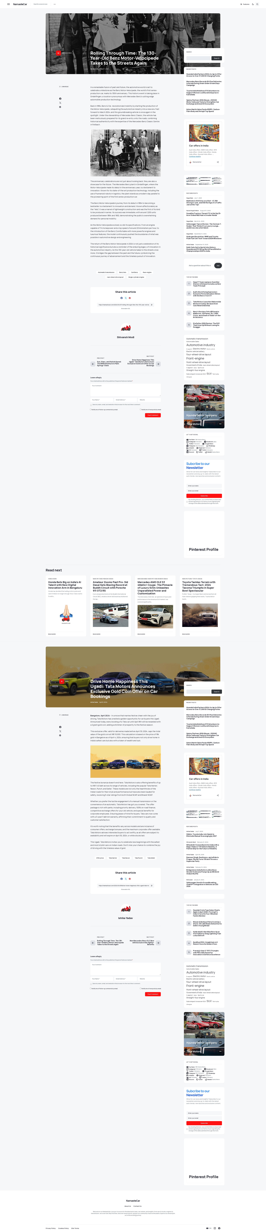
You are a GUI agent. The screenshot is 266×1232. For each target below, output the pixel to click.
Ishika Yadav (125, 918)
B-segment (189, 349)
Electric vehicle (211, 349)
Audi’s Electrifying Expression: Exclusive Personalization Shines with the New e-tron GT (206, 294)
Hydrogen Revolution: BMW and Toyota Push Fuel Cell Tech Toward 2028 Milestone (204, 237)
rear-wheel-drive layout (115, 277)
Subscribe (204, 496)
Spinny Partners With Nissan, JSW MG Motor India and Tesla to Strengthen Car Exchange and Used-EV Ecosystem (202, 102)
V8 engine (189, 377)
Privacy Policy (51, 1228)
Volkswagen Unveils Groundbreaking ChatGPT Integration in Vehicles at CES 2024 (202, 884)
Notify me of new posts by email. (151, 410)
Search (189, 52)
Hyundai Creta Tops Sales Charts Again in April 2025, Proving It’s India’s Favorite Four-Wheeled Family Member (206, 913)
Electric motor (199, 348)
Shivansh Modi (125, 337)
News (55, 579)
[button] (8, 4)
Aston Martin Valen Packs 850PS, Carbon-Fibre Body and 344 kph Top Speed (203, 110)
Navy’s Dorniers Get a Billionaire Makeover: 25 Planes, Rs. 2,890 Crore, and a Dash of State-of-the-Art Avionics (207, 314)
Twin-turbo (215, 374)
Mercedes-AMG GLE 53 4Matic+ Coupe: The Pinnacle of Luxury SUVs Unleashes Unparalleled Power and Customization (155, 587)
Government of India (194, 365)
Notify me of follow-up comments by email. (105, 410)
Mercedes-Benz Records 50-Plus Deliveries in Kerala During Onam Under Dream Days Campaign (204, 83)
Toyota (195, 579)
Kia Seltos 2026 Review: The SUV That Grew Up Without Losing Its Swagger (206, 325)
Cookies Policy (63, 1228)
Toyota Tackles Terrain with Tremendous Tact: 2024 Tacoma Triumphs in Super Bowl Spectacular (198, 586)
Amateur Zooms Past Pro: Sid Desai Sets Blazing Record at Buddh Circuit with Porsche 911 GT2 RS (110, 586)
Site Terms (75, 1228)
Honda (50, 579)
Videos (111, 579)
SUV (209, 373)
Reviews (160, 579)
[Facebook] (219, 1228)
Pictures (100, 579)
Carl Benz (134, 272)
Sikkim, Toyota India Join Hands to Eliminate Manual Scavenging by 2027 (201, 835)
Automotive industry (200, 345)
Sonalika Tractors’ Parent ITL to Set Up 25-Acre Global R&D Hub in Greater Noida (203, 214)
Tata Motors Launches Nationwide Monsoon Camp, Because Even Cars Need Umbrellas (207, 304)
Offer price (100, 858)
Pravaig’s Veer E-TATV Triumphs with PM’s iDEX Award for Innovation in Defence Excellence (206, 953)
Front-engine (195, 358)
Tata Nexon (126, 858)
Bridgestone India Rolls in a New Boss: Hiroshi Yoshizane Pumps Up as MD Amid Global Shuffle (202, 872)
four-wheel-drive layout (198, 354)
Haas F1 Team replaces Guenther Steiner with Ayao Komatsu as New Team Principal (207, 284)
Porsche (106, 579)
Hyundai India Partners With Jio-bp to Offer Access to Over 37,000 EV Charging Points (203, 75)
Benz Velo (122, 272)
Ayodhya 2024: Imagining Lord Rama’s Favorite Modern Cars (205, 943)
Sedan (195, 367)
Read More (52, 634)
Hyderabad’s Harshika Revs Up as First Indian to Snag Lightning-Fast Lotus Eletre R (207, 934)
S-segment (189, 368)
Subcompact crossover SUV (196, 374)
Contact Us (137, 1206)
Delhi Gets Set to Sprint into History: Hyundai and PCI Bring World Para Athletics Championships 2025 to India (203, 249)
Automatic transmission (106, 272)
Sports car (201, 368)
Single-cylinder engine (136, 277)
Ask (218, 265)
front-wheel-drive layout (198, 362)
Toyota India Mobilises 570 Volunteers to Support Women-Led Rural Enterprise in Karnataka (202, 93)
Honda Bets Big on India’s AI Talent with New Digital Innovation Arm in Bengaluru (65, 584)
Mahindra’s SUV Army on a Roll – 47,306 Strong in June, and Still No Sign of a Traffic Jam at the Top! (204, 203)
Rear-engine (147, 272)
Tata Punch (139, 858)
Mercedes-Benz (67, 53)
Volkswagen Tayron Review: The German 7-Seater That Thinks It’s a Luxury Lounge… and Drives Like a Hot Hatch (203, 226)
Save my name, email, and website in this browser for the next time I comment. (116, 404)
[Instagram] (215, 1228)
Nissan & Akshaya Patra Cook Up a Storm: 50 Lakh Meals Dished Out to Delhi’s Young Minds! (207, 924)
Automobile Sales (192, 341)
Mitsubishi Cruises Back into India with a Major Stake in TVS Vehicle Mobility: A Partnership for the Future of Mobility (202, 847)
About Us (127, 1206)
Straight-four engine (195, 370)
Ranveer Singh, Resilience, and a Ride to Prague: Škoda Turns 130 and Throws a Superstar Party (202, 859)
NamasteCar (20, 4)
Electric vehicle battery (195, 351)
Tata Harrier (113, 858)
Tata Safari (151, 858)
